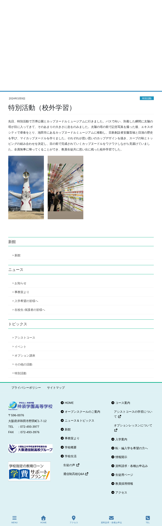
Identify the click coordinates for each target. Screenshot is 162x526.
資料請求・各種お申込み (131, 466)
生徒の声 (69, 465)
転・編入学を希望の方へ (131, 448)
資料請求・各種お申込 (111, 522)
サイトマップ (56, 387)
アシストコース (25, 337)
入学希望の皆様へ (26, 301)
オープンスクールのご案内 (82, 411)
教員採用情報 (124, 483)
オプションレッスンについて (133, 425)
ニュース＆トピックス (79, 420)
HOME (69, 402)
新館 (17, 255)
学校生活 (70, 456)
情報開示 (121, 457)
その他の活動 (23, 364)
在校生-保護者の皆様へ (30, 309)
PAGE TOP (155, 507)
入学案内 (121, 439)
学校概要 (70, 447)
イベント (20, 346)
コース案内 (122, 402)
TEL (148, 522)
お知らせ (20, 283)
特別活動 (146, 98)
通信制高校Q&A (74, 474)
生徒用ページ (124, 474)
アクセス (121, 492)
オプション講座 (25, 355)
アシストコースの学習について (133, 414)
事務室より (22, 292)
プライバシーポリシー (26, 387)
